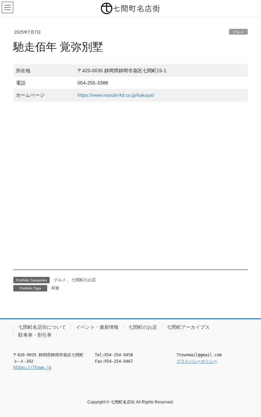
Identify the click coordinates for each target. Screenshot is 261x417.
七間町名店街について (42, 327)
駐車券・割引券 (35, 335)
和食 (55, 288)
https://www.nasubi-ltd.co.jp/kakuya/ (115, 95)
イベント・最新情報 (97, 327)
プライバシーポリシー (196, 361)
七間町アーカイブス (188, 327)
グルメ (238, 32)
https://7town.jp (32, 367)
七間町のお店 (83, 280)
